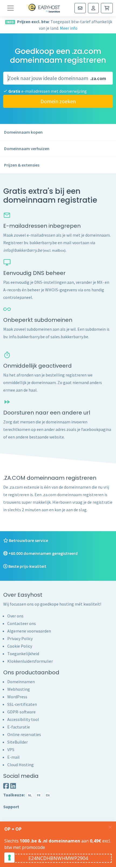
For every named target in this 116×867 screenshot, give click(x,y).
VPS (10, 749)
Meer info (68, 28)
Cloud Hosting (20, 764)
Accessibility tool (23, 719)
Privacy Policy (20, 638)
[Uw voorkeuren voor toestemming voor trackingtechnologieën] (9, 857)
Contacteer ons (21, 623)
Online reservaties (24, 734)
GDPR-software (21, 711)
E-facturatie (18, 727)
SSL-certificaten (22, 704)
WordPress (17, 696)
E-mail (13, 757)
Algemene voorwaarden (29, 631)
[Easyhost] (43, 8)
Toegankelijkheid (23, 653)
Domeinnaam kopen (23, 132)
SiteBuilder (17, 742)
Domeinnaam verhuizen (26, 148)
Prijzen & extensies (21, 165)
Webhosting (18, 689)
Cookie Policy (19, 646)
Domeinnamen (21, 681)
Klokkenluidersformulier (30, 661)
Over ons (15, 616)
